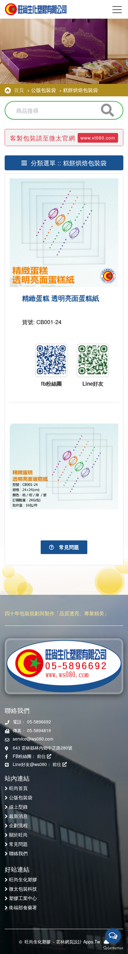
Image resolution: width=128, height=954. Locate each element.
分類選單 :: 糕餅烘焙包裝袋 (67, 162)
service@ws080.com (33, 739)
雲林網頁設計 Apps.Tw (78, 941)
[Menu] (117, 11)
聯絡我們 (18, 853)
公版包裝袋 (20, 797)
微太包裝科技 (23, 888)
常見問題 (66, 547)
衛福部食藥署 (23, 907)
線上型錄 (18, 806)
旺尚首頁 (18, 787)
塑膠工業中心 (23, 897)
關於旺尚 (18, 834)
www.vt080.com (97, 138)
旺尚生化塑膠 (23, 879)
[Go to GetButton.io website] (113, 948)
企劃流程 (18, 825)
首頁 (19, 90)
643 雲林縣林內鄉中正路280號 (42, 748)
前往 (42, 756)
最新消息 (18, 815)
